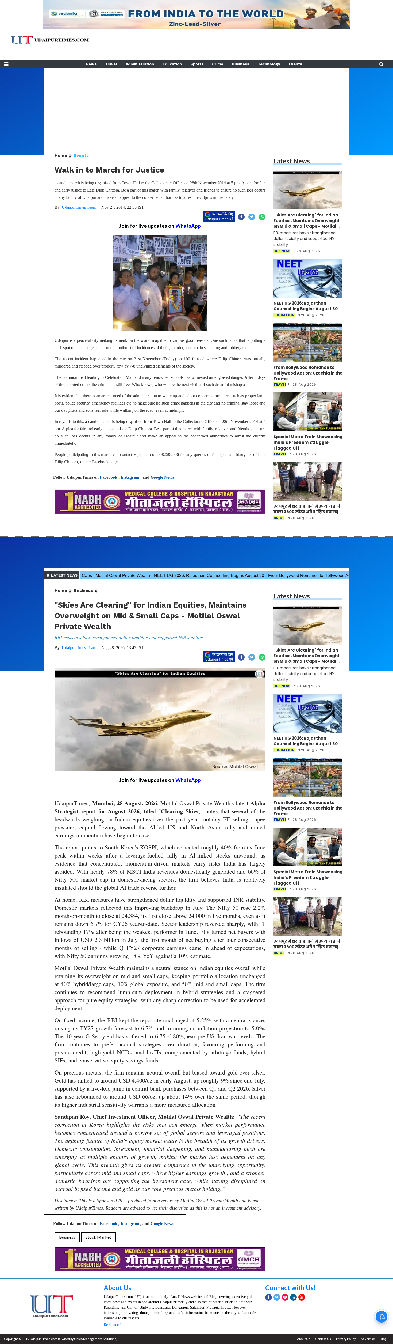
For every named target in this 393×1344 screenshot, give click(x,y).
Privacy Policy (346, 1339)
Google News (162, 477)
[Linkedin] (293, 1297)
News (91, 64)
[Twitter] (276, 1297)
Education (172, 64)
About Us (117, 1287)
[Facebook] (268, 1297)
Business (240, 64)
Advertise (368, 1339)
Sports (196, 64)
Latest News (291, 161)
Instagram (130, 477)
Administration (140, 64)
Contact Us (323, 1339)
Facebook (108, 477)
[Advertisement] (196, 105)
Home (61, 155)
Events (295, 64)
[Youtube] (301, 1297)
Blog (383, 1339)
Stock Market (98, 1237)
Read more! (112, 1325)
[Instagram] (285, 1297)
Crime (217, 64)
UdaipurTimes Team (79, 207)
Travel (111, 64)
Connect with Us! (290, 1287)
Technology (269, 64)
